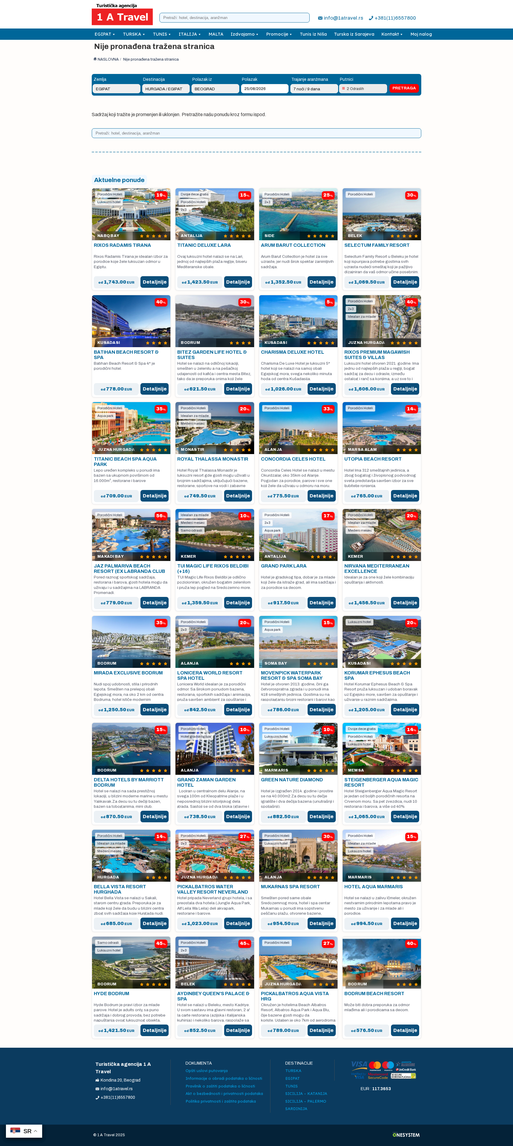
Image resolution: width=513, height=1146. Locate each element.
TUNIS (160, 34)
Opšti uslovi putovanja (207, 1070)
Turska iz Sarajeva (354, 34)
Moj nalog (421, 34)
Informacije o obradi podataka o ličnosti (224, 1078)
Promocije (277, 34)
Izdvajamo (243, 34)
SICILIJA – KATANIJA (306, 1093)
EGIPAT (103, 34)
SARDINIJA (296, 1108)
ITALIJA (188, 34)
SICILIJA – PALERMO (305, 1101)
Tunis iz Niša (313, 34)
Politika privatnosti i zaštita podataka (221, 1101)
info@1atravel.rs (343, 18)
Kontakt (390, 34)
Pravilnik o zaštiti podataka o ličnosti (220, 1086)
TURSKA (132, 34)
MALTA (216, 34)
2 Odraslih (355, 89)
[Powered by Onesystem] (406, 1135)
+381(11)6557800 (395, 18)
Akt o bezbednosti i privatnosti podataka (224, 1093)
